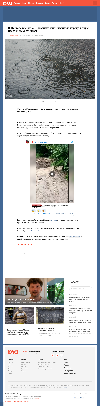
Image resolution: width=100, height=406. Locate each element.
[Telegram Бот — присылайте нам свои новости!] (61, 355)
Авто (65, 359)
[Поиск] (94, 3)
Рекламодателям (17, 401)
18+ (90, 3)
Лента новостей (73, 336)
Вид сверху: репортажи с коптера (47, 362)
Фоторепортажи (70, 373)
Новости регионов (77, 289)
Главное (11, 359)
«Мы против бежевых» (22, 299)
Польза (66, 365)
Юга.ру (25, 351)
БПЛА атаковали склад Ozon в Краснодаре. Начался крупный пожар (79, 299)
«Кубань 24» (35, 231)
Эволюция (67, 368)
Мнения (31, 3)
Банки (24, 3)
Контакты (26, 401)
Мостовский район (23, 254)
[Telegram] (57, 355)
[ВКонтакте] (52, 355)
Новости (39, 3)
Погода (55, 3)
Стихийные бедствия (42, 254)
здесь (65, 387)
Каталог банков (25, 362)
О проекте (8, 401)
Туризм (40, 359)
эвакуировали (74, 236)
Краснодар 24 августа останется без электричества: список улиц (80, 321)
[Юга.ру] (7, 3)
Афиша (17, 3)
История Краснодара (43, 367)
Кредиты (23, 367)
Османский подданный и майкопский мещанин (46, 330)
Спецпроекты (68, 371)
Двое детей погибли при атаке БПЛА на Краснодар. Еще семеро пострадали (80, 311)
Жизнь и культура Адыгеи (45, 369)
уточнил (54, 220)
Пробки (62, 3)
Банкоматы (24, 371)
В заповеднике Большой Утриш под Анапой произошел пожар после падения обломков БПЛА (18, 332)
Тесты (66, 362)
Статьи (47, 3)
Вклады (23, 364)
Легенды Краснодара (43, 364)
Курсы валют (24, 369)
